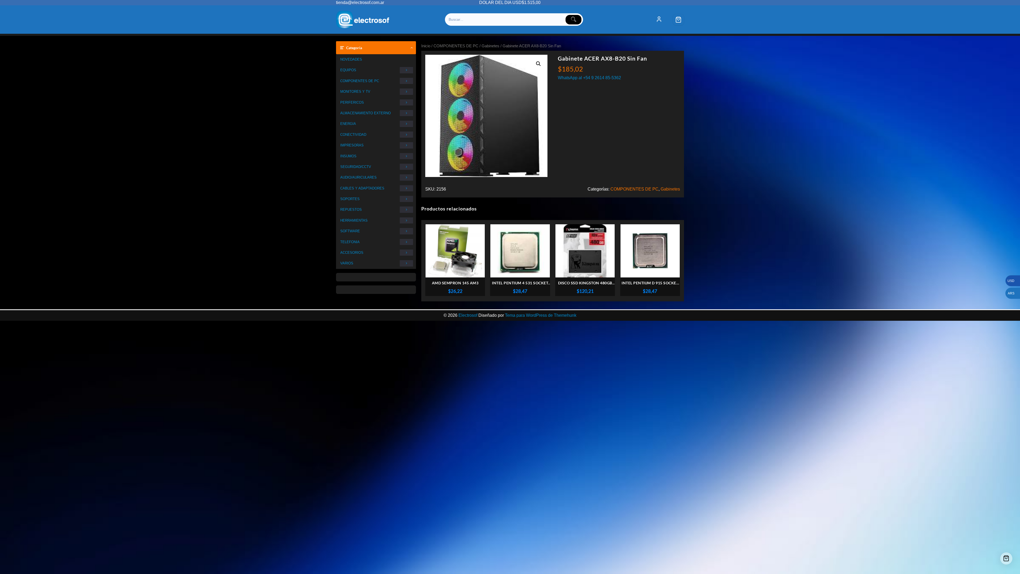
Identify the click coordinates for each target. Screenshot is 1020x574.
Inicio (425, 46)
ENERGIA (348, 124)
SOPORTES (350, 199)
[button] (538, 64)
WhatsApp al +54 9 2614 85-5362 (589, 77)
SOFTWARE (350, 231)
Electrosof (467, 315)
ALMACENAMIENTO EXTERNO (365, 113)
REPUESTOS (351, 210)
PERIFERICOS (352, 102)
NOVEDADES (351, 59)
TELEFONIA (350, 242)
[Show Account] (659, 19)
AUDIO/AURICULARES (358, 177)
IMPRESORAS (352, 145)
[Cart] (678, 19)
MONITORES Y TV (355, 92)
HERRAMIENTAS (354, 220)
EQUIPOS (348, 70)
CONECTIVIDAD (353, 135)
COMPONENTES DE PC (359, 81)
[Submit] (573, 19)
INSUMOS (348, 156)
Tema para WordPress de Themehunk (540, 315)
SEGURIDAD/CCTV (355, 167)
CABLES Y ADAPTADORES (362, 188)
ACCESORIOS (351, 253)
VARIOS (346, 263)
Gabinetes (490, 46)
